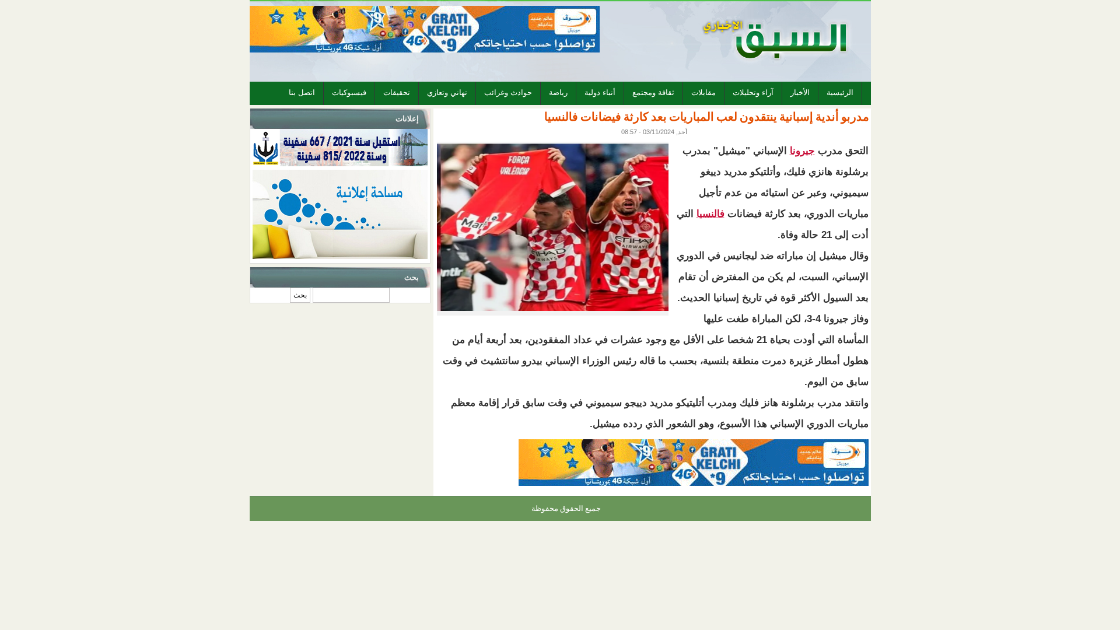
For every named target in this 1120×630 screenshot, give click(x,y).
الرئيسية (840, 92)
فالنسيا (710, 213)
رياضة (558, 92)
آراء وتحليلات (753, 92)
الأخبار (800, 92)
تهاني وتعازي (447, 92)
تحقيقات (396, 92)
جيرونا (802, 150)
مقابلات (703, 92)
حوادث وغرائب (508, 92)
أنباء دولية (599, 92)
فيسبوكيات (349, 92)
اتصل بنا (302, 92)
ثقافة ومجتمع (653, 92)
